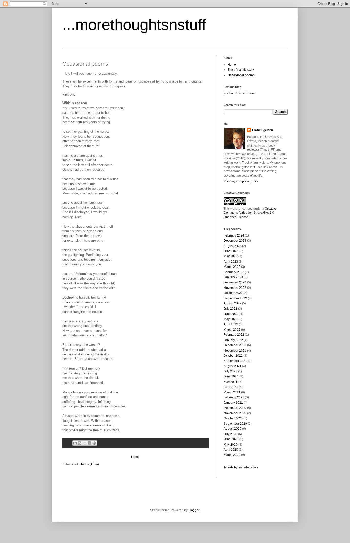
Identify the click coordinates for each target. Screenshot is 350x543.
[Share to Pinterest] (94, 443)
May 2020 (231, 444)
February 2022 (234, 334)
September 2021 (235, 361)
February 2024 (234, 235)
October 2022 (233, 293)
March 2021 (232, 392)
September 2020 (235, 423)
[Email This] (74, 443)
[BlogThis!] (79, 443)
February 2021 (234, 397)
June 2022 (231, 314)
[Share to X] (84, 443)
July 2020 (230, 434)
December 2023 (235, 240)
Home (135, 457)
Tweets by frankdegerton (241, 467)
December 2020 (235, 408)
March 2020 (232, 455)
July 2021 (230, 371)
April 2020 (231, 450)
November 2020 (235, 413)
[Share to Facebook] (89, 443)
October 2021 (233, 355)
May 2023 (231, 256)
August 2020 (232, 429)
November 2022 (235, 288)
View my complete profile (241, 181)
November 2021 (235, 350)
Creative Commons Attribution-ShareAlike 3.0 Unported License (250, 213)
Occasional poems (241, 75)
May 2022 (231, 319)
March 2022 (232, 329)
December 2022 (235, 282)
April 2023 (231, 261)
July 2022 (230, 308)
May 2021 (231, 382)
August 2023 (232, 246)
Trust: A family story (241, 69)
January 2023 (233, 277)
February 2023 (234, 272)
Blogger (193, 510)
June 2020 (231, 439)
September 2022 (235, 298)
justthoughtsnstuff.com (239, 93)
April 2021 (231, 387)
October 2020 (233, 418)
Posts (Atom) (90, 464)
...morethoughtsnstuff (134, 24)
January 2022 (233, 340)
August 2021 (232, 366)
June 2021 (231, 376)
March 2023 (232, 267)
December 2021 (235, 345)
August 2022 (232, 303)
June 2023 (231, 251)
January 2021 (233, 402)
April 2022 (231, 324)
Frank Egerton (262, 130)
